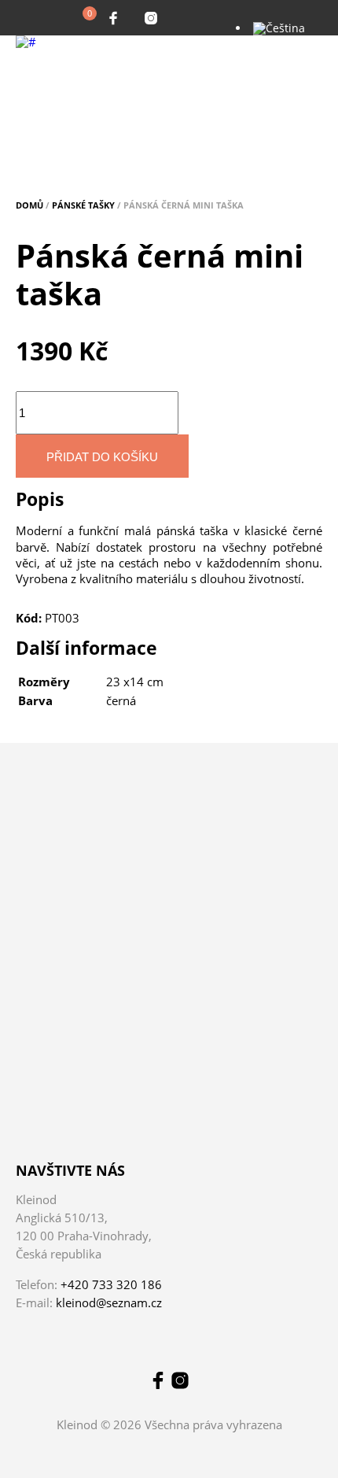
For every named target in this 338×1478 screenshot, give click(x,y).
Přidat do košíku (102, 457)
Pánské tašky (83, 205)
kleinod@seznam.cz (109, 1302)
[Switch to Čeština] (279, 27)
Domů (29, 205)
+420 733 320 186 (111, 1284)
